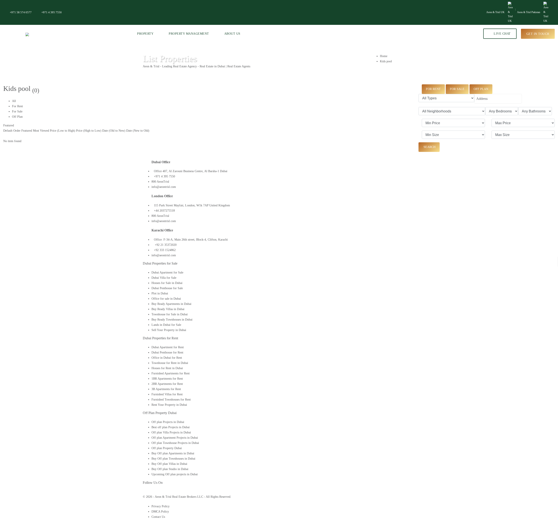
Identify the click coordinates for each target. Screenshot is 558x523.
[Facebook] (144, 491)
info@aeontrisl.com (163, 186)
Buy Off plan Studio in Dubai (169, 469)
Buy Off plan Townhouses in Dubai (173, 458)
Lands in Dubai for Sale (166, 324)
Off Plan (17, 116)
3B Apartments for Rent (166, 389)
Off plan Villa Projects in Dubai (171, 432)
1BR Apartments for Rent (167, 378)
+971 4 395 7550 (51, 12)
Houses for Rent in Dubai (167, 368)
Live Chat (502, 33)
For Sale (17, 111)
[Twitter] (147, 491)
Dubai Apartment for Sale (167, 272)
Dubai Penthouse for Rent (167, 352)
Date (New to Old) (137, 130)
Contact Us (158, 516)
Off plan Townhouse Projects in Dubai (175, 443)
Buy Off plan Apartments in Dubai (172, 453)
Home (383, 56)
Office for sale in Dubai (166, 298)
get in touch (537, 33)
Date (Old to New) (113, 130)
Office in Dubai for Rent (166, 357)
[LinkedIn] (151, 491)
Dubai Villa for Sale (163, 277)
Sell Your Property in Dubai (168, 330)
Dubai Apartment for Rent (167, 347)
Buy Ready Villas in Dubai (167, 309)
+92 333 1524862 (165, 250)
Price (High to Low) (88, 130)
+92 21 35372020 (165, 244)
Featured (8, 125)
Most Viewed (41, 130)
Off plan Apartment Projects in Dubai (174, 437)
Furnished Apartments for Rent (170, 373)
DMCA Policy (160, 511)
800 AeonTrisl (160, 181)
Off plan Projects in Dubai (167, 422)
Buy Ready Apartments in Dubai (171, 304)
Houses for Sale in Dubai (166, 283)
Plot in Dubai (159, 293)
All (14, 101)
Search (429, 147)
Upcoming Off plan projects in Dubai (174, 474)
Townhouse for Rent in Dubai (169, 363)
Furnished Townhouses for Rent (171, 399)
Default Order (11, 130)
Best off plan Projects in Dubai (170, 427)
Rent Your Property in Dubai (169, 404)
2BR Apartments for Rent (167, 383)
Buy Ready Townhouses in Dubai (171, 319)
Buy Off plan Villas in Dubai (169, 463)
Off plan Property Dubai (166, 448)
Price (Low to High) (62, 130)
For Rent (17, 106)
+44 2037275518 (164, 210)
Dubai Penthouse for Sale (167, 288)
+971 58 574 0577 (21, 12)
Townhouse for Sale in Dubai (169, 314)
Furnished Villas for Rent (167, 394)
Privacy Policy (160, 506)
